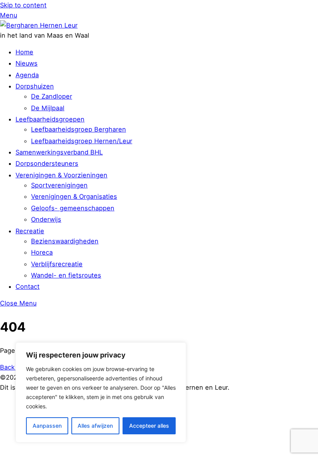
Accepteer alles (149, 425)
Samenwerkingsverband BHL (59, 152)
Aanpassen (47, 425)
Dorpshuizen (35, 86)
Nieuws (27, 63)
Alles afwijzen (95, 425)
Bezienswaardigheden (65, 241)
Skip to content (23, 5)
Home (24, 52)
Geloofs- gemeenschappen (72, 208)
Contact (28, 286)
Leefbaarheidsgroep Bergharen (78, 129)
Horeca (42, 252)
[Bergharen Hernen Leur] (39, 25)
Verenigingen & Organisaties (74, 196)
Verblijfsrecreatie (57, 264)
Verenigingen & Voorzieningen (61, 175)
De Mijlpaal (47, 108)
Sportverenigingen (59, 185)
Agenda (27, 75)
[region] (101, 392)
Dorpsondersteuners (47, 163)
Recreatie (30, 231)
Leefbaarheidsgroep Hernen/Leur (81, 141)
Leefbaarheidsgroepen (50, 119)
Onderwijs (46, 219)
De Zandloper (51, 96)
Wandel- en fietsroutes (66, 275)
